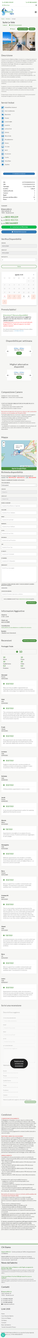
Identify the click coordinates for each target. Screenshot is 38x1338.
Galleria (32, 29)
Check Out (4, 249)
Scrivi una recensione (29, 640)
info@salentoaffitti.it (8, 1304)
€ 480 (19, 353)
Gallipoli (5, 25)
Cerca (19, 266)
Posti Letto (4, 256)
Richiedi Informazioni (19, 232)
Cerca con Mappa (6, 1318)
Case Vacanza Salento (7, 1316)
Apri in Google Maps (19, 468)
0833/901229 (12, 477)
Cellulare (3, 509)
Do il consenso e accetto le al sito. (19, 598)
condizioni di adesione (24, 598)
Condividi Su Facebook (19, 173)
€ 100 (19, 377)
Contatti (3, 1322)
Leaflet (22, 466)
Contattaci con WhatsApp (19, 227)
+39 (10, 220)
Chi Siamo (4, 1320)
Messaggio (4, 565)
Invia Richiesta (31, 602)
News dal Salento (6, 1325)
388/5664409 (32, 477)
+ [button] (3, 443)
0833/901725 (21, 477)
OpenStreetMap (32, 466)
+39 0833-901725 (8, 1300)
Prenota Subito (22, 29)
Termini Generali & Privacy (8, 1327)
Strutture (8, 18)
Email (2, 516)
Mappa (13, 29)
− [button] (3, 445)
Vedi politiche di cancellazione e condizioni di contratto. (16, 627)
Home (2, 18)
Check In (3, 243)
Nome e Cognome (6, 502)
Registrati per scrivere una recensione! (19, 1063)
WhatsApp (6, 5)
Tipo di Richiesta (5, 482)
